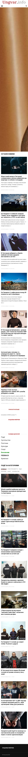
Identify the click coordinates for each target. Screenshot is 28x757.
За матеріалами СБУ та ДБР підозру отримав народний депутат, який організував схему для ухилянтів (13, 702)
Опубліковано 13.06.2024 (7, 526)
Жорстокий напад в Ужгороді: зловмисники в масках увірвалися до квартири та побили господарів (14, 178)
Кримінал (4, 458)
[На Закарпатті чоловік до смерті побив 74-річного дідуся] (13, 639)
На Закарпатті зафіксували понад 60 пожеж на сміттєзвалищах (13, 293)
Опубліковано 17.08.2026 (7, 229)
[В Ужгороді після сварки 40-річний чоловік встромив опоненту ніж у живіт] (14, 668)
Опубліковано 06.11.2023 (7, 676)
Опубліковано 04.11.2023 (7, 707)
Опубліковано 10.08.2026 (7, 306)
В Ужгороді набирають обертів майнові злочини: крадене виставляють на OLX (11, 254)
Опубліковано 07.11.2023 (7, 646)
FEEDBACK (5, 455)
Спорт (3, 449)
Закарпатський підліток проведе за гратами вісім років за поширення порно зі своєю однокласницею (13, 733)
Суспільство (5, 440)
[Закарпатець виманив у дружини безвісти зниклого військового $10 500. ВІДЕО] (14, 577)
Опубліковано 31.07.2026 (7, 403)
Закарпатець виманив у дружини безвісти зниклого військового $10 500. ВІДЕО (13, 582)
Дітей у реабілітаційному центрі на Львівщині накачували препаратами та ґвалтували (13, 491)
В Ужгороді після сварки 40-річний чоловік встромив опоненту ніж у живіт (13, 672)
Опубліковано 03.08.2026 (7, 367)
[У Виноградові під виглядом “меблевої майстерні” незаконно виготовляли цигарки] (14, 608)
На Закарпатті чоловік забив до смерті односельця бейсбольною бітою (12, 521)
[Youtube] (14, 423)
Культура (4, 446)
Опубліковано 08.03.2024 (7, 586)
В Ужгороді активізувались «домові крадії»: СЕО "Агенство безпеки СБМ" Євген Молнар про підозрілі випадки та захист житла (14, 332)
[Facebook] (11, 423)
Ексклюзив (5, 452)
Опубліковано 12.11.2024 (7, 495)
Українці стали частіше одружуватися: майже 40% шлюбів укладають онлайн (13, 391)
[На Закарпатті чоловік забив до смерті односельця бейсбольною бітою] (14, 517)
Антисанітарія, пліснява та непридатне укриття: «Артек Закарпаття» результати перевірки (13, 353)
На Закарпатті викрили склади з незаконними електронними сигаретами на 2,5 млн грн (12, 551)
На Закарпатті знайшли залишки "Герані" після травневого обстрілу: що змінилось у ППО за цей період (13, 215)
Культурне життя (13, 469)
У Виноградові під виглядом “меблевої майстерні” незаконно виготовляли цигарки (12, 612)
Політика (4, 443)
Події (3, 437)
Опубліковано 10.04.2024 (7, 556)
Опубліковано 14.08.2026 (7, 268)
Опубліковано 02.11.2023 (7, 737)
